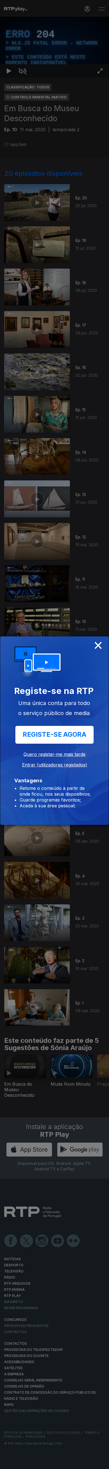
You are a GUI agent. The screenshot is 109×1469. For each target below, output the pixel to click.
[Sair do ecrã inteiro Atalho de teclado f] (100, 1462)
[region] (54, 734)
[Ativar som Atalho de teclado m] (22, 1462)
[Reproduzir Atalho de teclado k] (9, 1462)
